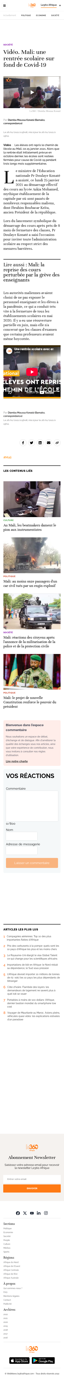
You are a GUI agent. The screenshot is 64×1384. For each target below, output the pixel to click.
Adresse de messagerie (23, 844)
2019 (5, 1326)
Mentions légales (11, 1296)
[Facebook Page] (18, 1213)
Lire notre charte (17, 761)
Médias (6, 1248)
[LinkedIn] (39, 1213)
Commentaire (16, 788)
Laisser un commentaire (31, 863)
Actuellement (9, 15)
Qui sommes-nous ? (12, 1288)
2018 (5, 1330)
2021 (5, 1318)
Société (55, 15)
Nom (9, 830)
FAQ (5, 1292)
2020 (5, 1322)
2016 (5, 1338)
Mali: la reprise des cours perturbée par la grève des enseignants (31, 272)
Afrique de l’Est (10, 1274)
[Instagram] (46, 1213)
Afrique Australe (11, 1278)
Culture (6, 1244)
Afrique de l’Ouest (11, 1266)
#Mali (7, 457)
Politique (26, 15)
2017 (5, 1334)
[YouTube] (32, 1213)
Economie (41, 15)
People (6, 1240)
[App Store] (19, 1360)
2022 (5, 1314)
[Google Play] (43, 1360)
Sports (6, 1252)
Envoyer (32, 1188)
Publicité (7, 1304)
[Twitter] (25, 1213)
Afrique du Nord (11, 1262)
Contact (7, 1300)
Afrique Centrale (11, 1270)
